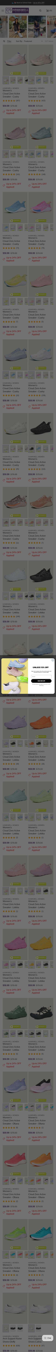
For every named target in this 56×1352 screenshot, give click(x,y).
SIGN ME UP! (41, 681)
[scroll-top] (50, 1346)
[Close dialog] (53, 660)
